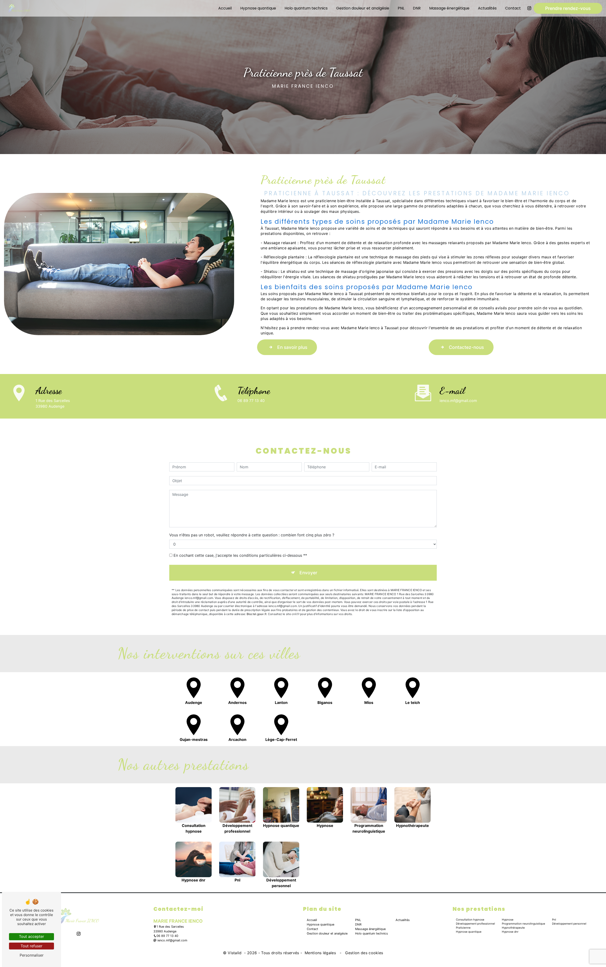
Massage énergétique (449, 8)
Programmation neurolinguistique (523, 923)
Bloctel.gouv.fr (257, 614)
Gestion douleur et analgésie (362, 8)
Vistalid (235, 952)
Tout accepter (31, 936)
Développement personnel (569, 923)
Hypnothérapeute (513, 927)
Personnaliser (32, 955)
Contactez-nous (466, 347)
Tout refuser (31, 946)
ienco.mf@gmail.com (458, 400)
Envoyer (308, 572)
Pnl (554, 919)
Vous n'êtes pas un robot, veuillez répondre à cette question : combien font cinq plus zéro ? (251, 535)
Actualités (487, 8)
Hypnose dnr (510, 931)
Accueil (225, 8)
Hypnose (507, 919)
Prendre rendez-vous (568, 8)
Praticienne (463, 927)
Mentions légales (320, 952)
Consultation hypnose (470, 919)
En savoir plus (292, 347)
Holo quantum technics (306, 8)
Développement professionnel (475, 923)
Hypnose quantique (258, 8)
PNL (401, 8)
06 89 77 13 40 (251, 400)
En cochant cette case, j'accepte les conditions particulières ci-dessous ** (240, 555)
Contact (513, 8)
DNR (417, 8)
